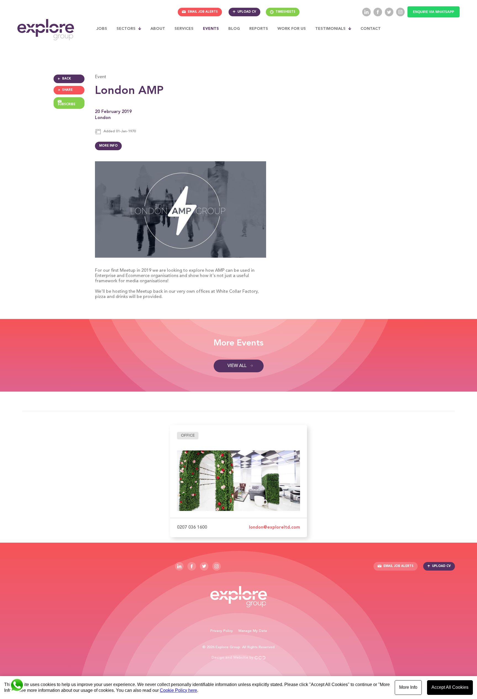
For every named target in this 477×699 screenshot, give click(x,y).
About (157, 29)
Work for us (291, 29)
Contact (371, 29)
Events (211, 29)
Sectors (126, 29)
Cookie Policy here (178, 690)
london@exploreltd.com (274, 527)
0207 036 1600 (192, 527)
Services (184, 29)
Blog (234, 29)
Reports (258, 29)
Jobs (101, 29)
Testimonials (330, 29)
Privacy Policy (221, 631)
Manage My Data (253, 631)
